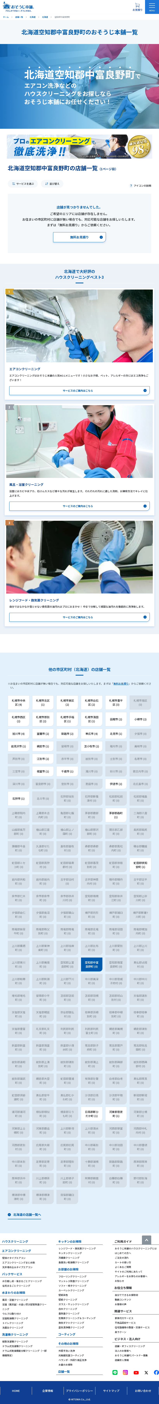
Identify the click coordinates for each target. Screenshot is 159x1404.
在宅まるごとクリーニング (16, 1285)
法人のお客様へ (123, 1350)
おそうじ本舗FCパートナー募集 (131, 1355)
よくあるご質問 (123, 1267)
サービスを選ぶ (25, 183)
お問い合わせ (143, 1391)
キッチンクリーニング (70, 1253)
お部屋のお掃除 (68, 1269)
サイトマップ (111, 1391)
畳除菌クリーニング (69, 1313)
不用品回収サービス (125, 1322)
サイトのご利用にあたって (129, 1271)
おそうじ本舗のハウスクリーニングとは (136, 1248)
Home (16, 1391)
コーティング (66, 1334)
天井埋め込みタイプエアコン (17, 1267)
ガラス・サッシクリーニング (74, 1304)
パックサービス (12, 1274)
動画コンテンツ (123, 1299)
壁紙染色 (63, 1294)
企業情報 (47, 1391)
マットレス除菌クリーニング (74, 1281)
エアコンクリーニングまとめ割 (18, 1262)
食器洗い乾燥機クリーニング (74, 1262)
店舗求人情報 (122, 1360)
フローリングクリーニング (72, 1276)
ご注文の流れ (122, 1257)
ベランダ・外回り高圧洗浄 (72, 1360)
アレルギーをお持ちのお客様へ (131, 1276)
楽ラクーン (120, 1332)
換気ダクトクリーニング (71, 1322)
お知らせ (119, 1280)
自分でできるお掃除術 (126, 1294)
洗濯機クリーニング (15, 1334)
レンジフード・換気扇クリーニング (77, 1248)
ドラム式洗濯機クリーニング (17, 1346)
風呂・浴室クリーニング (15, 1299)
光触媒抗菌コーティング (71, 1355)
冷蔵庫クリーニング (69, 1257)
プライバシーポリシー (79, 1391)
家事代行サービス (124, 1318)
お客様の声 (120, 1304)
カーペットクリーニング (71, 1290)
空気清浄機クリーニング (71, 1327)
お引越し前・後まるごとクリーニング (22, 1281)
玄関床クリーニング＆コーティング (77, 1318)
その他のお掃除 (68, 1343)
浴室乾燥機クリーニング (15, 1318)
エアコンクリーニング (16, 1251)
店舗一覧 (64, 1371)
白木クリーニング (68, 1308)
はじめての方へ (123, 1253)
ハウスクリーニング (15, 1241)
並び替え (54, 183)
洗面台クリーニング (12, 1327)
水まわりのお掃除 (13, 1293)
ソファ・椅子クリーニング (72, 1285)
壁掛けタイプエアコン (14, 1257)
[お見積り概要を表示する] (137, 7)
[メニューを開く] (152, 7)
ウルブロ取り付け (11, 1313)
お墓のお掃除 (66, 1364)
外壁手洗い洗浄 (67, 1350)
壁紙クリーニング (68, 1299)
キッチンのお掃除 (69, 1241)
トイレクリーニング (12, 1322)
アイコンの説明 (142, 185)
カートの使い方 (123, 1262)
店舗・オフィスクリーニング (130, 1346)
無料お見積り (121, 683)
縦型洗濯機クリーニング (15, 1341)
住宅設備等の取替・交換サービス (132, 1327)
